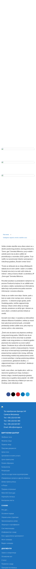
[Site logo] (8, 3)
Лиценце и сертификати (10, 525)
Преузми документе (9, 448)
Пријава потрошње (9, 489)
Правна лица (6, 444)
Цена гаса (5, 452)
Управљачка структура (10, 517)
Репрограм (6, 470)
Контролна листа (8, 500)
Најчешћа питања (8, 497)
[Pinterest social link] (18, 394)
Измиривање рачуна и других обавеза (16, 478)
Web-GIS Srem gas (8, 493)
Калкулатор (6, 467)
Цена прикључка (8, 459)
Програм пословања (9, 568)
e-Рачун (4, 485)
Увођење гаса (7, 437)
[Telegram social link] (28, 394)
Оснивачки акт (7, 556)
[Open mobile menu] (34, 3)
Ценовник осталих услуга (11, 456)
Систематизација (8, 528)
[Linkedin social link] (23, 394)
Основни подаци (8, 513)
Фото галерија (7, 539)
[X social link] (13, 394)
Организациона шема (10, 521)
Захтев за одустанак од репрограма (15, 474)
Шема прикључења (9, 482)
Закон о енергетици (9, 553)
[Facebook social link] (8, 394)
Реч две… (5, 510)
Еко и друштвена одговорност (13, 536)
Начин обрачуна (8, 463)
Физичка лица (7, 441)
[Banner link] (18, 153)
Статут (4, 560)
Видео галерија (7, 543)
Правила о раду (7, 564)
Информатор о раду (9, 532)
